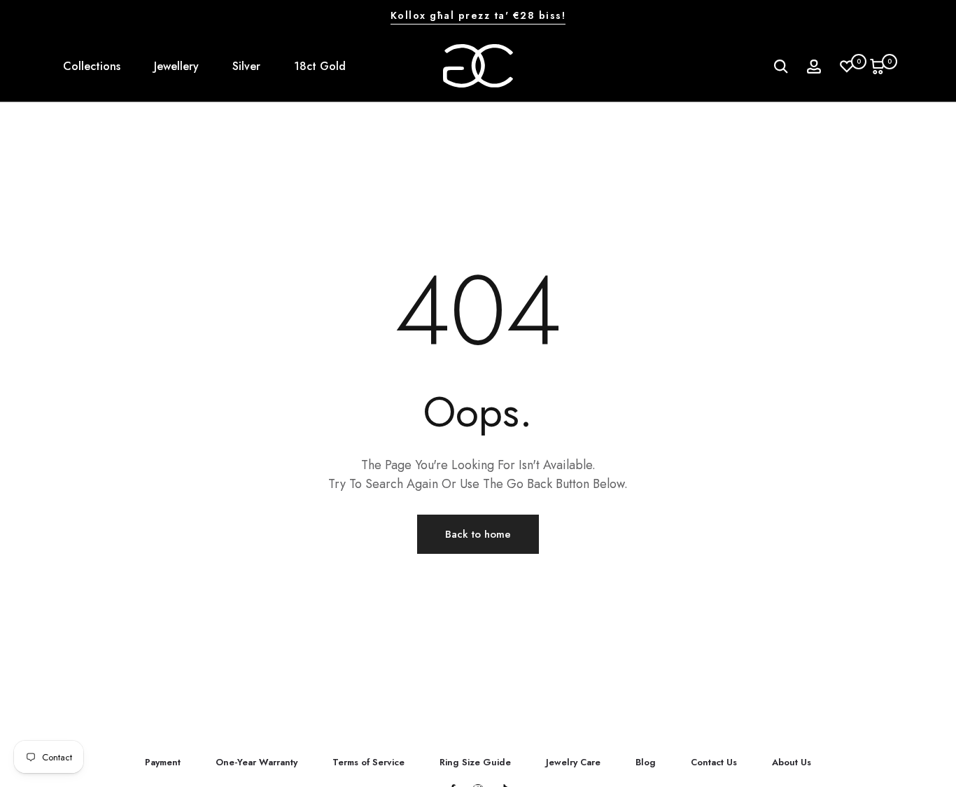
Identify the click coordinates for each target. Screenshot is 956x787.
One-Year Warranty (256, 762)
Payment (163, 762)
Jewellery (176, 66)
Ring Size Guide (475, 762)
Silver (246, 66)
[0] (847, 66)
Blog (645, 762)
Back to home (478, 534)
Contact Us (714, 762)
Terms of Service (368, 762)
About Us (791, 762)
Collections (91, 66)
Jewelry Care (573, 762)
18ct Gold (320, 66)
